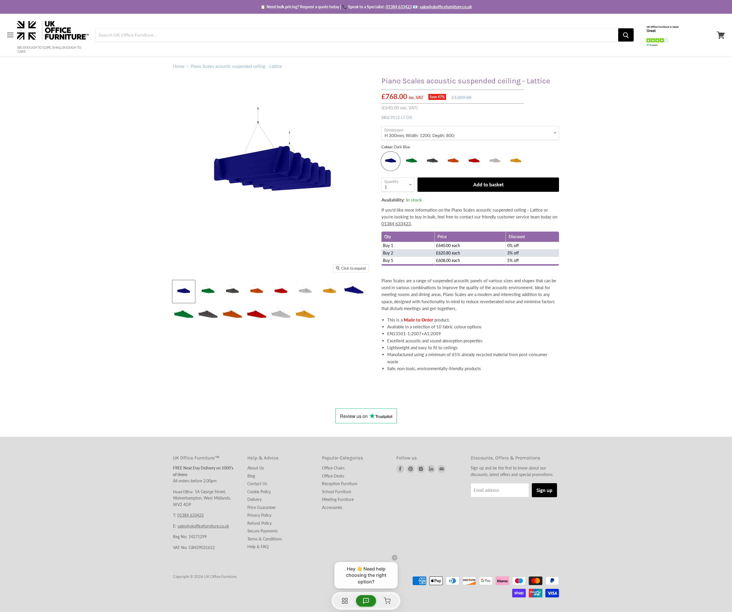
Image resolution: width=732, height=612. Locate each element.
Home (178, 66)
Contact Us (257, 483)
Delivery (254, 499)
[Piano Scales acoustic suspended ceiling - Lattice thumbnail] (183, 291)
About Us (255, 467)
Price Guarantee (261, 507)
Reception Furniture (339, 483)
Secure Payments (262, 530)
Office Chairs (333, 467)
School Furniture (336, 491)
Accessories (332, 507)
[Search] (626, 35)
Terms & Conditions (264, 538)
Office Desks (333, 475)
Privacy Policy (259, 515)
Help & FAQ (257, 546)
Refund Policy (259, 523)
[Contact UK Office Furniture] (366, 7)
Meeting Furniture (338, 499)
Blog (251, 475)
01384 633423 (399, 6)
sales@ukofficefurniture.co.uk (446, 6)
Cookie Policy (259, 491)
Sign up (544, 490)
